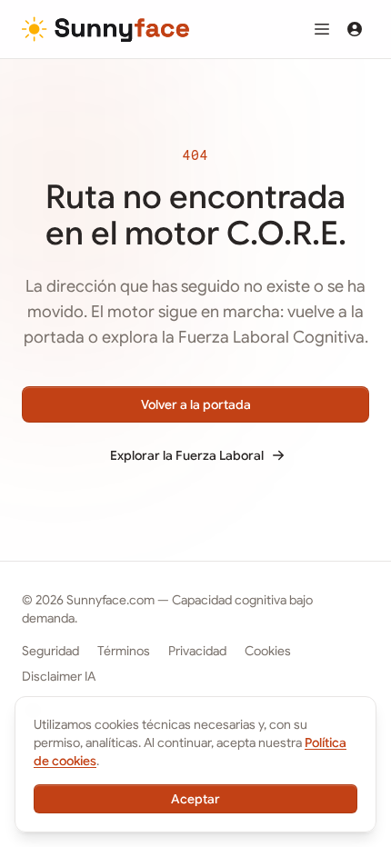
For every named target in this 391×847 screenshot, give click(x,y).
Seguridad (50, 651)
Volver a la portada (196, 404)
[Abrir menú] (321, 29)
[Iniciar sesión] (354, 29)
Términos (123, 651)
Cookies (268, 651)
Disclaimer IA (58, 676)
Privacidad (197, 651)
